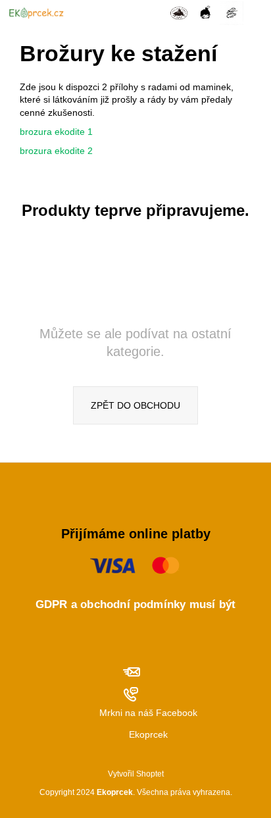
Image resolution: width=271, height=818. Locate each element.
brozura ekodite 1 (56, 131)
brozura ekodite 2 (56, 150)
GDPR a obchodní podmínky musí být (135, 604)
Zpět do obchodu (135, 405)
